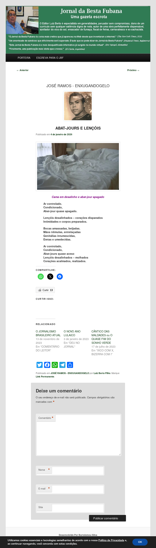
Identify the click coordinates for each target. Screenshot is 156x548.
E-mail (44, 489)
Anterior (23, 70)
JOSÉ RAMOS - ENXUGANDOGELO (70, 373)
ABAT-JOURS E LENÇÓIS (78, 128)
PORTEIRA (24, 57)
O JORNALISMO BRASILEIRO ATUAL (48, 333)
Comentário (45, 418)
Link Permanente (45, 376)
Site (40, 507)
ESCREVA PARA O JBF (50, 57)
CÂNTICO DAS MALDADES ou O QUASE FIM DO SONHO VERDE (102, 337)
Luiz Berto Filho (102, 373)
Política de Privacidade (111, 540)
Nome (44, 470)
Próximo (133, 70)
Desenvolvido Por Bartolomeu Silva (78, 535)
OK (140, 542)
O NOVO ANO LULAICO (72, 333)
